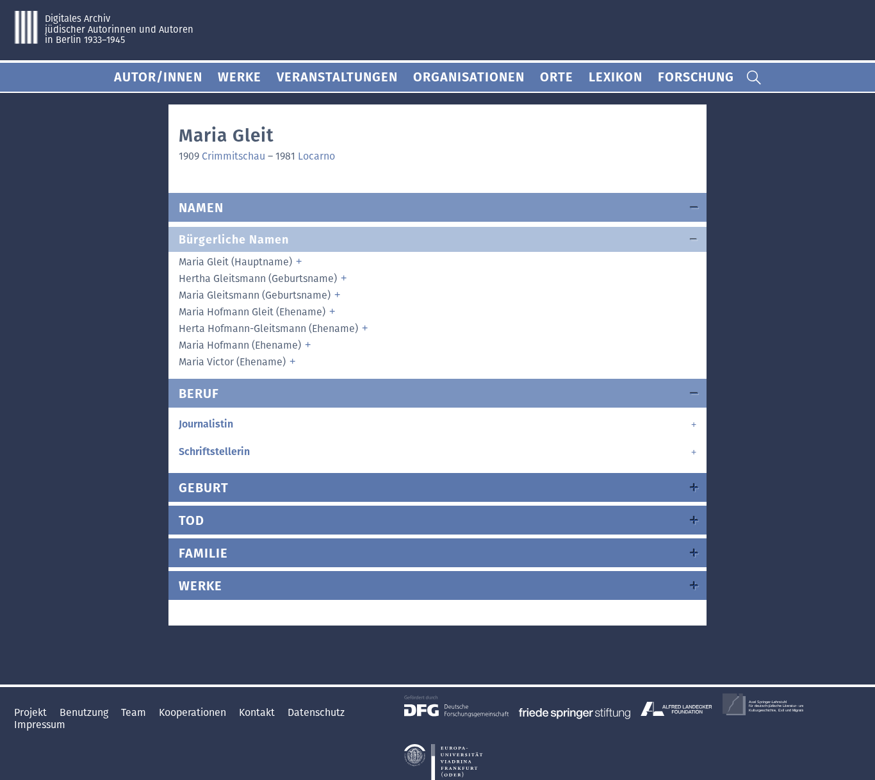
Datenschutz (316, 712)
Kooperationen (194, 712)
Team (135, 712)
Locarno (316, 156)
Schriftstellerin (214, 451)
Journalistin (206, 424)
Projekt (31, 712)
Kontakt (258, 712)
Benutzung (85, 712)
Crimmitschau (233, 156)
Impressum (39, 724)
